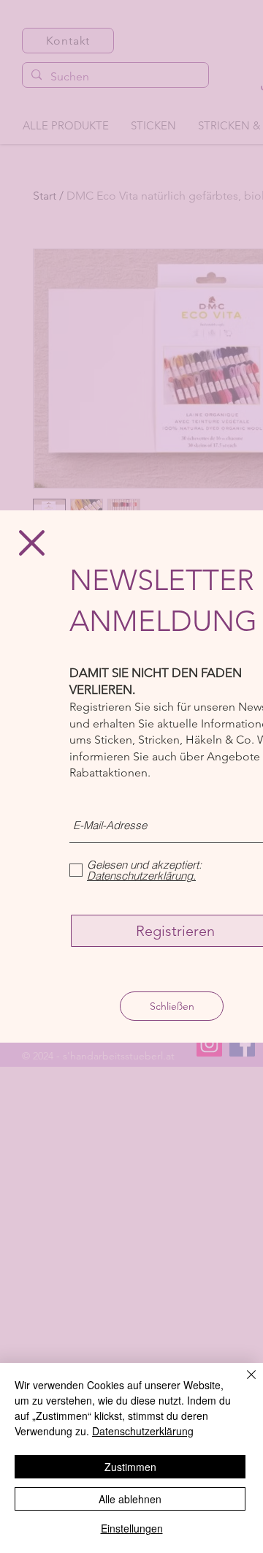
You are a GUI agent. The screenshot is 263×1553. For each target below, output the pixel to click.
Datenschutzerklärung (143, 1431)
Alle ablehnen (130, 1499)
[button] (32, 543)
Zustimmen (130, 1466)
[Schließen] (242, 1383)
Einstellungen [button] (132, 1528)
